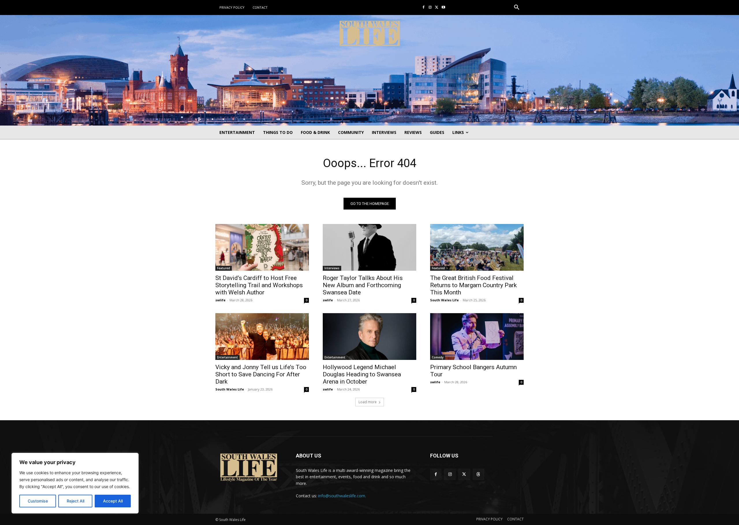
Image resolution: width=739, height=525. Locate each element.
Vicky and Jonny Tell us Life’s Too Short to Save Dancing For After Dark (260, 374)
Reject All (75, 500)
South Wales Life (444, 300)
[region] (75, 483)
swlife (220, 300)
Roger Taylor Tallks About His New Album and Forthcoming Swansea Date (363, 285)
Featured (223, 268)
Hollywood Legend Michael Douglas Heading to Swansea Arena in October (362, 374)
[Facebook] (423, 7)
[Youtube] (443, 7)
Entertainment (227, 357)
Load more (368, 401)
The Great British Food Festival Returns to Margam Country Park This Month (473, 285)
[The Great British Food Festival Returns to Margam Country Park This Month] (477, 247)
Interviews (331, 268)
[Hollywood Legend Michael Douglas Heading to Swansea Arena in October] (369, 336)
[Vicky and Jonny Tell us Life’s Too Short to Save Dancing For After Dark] (262, 336)
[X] (436, 7)
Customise (38, 500)
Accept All (113, 500)
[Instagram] (430, 7)
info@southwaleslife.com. (342, 495)
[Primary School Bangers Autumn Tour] (477, 336)
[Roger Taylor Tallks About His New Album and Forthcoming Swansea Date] (369, 247)
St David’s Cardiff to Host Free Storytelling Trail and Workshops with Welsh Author (259, 285)
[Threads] (478, 474)
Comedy (437, 357)
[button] (517, 7)
